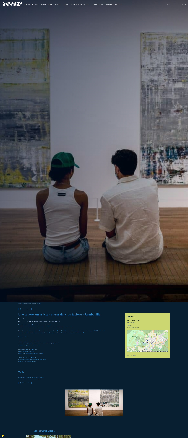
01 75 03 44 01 (130, 325)
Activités (58, 4)
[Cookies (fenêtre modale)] (2, 435)
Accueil (19, 303)
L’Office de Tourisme (97, 4)
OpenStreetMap (143, 351)
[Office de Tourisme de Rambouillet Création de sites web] (12, 4)
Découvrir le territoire (31, 4)
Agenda (65, 4)
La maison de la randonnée (114, 4)
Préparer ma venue (46, 4)
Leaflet (138, 351)
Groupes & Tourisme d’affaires (80, 4)
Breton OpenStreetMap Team (162, 351)
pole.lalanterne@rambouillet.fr (133, 327)
